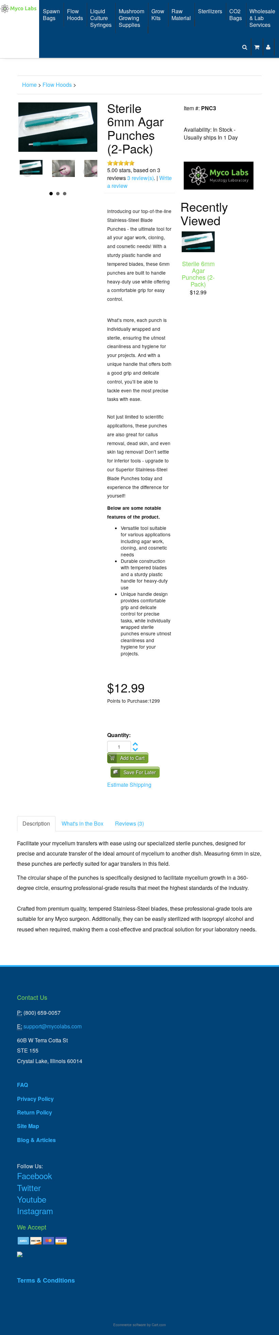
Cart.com (159, 1324)
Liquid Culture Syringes (101, 18)
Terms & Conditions (46, 1280)
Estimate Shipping (129, 784)
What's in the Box (82, 823)
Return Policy (34, 1112)
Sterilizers (210, 11)
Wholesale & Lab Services (262, 18)
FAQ (22, 1085)
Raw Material (181, 14)
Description (36, 823)
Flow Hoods (75, 14)
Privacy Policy (35, 1099)
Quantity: (119, 735)
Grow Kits (157, 14)
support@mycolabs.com (52, 1026)
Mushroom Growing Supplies (131, 18)
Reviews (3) (129, 823)
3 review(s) (140, 178)
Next (88, 171)
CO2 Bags (235, 14)
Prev (27, 171)
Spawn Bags (51, 14)
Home (29, 84)
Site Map (28, 1126)
